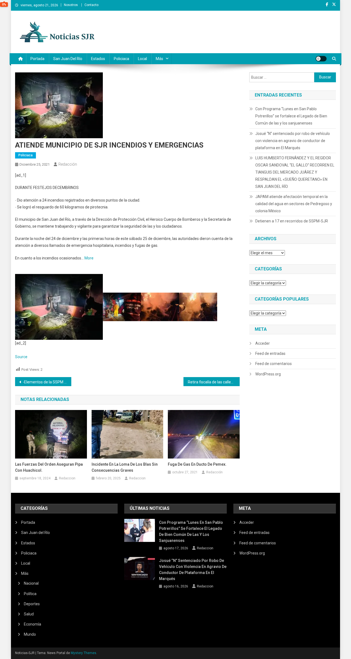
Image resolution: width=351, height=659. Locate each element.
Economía (32, 624)
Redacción (67, 164)
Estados (98, 58)
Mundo (30, 634)
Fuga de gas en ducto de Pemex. (197, 464)
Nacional (31, 583)
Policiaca (121, 58)
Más (159, 58)
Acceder (262, 343)
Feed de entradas (270, 353)
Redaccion (67, 478)
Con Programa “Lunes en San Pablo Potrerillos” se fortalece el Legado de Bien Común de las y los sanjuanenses (291, 116)
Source (21, 357)
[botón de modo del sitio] (321, 58)
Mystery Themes (83, 653)
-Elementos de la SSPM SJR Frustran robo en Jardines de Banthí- (47, 382)
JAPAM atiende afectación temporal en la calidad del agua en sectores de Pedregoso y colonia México (293, 203)
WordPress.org (268, 374)
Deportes (32, 604)
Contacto (91, 5)
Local (142, 58)
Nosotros (71, 5)
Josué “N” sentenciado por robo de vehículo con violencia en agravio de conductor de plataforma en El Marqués (292, 140)
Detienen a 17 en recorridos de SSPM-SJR (291, 221)
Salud (29, 614)
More (89, 258)
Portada (37, 58)
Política (30, 594)
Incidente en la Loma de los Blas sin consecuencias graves (125, 467)
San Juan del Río (67, 58)
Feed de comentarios (273, 363)
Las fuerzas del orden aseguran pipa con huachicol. (49, 467)
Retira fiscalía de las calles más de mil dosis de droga (214, 382)
